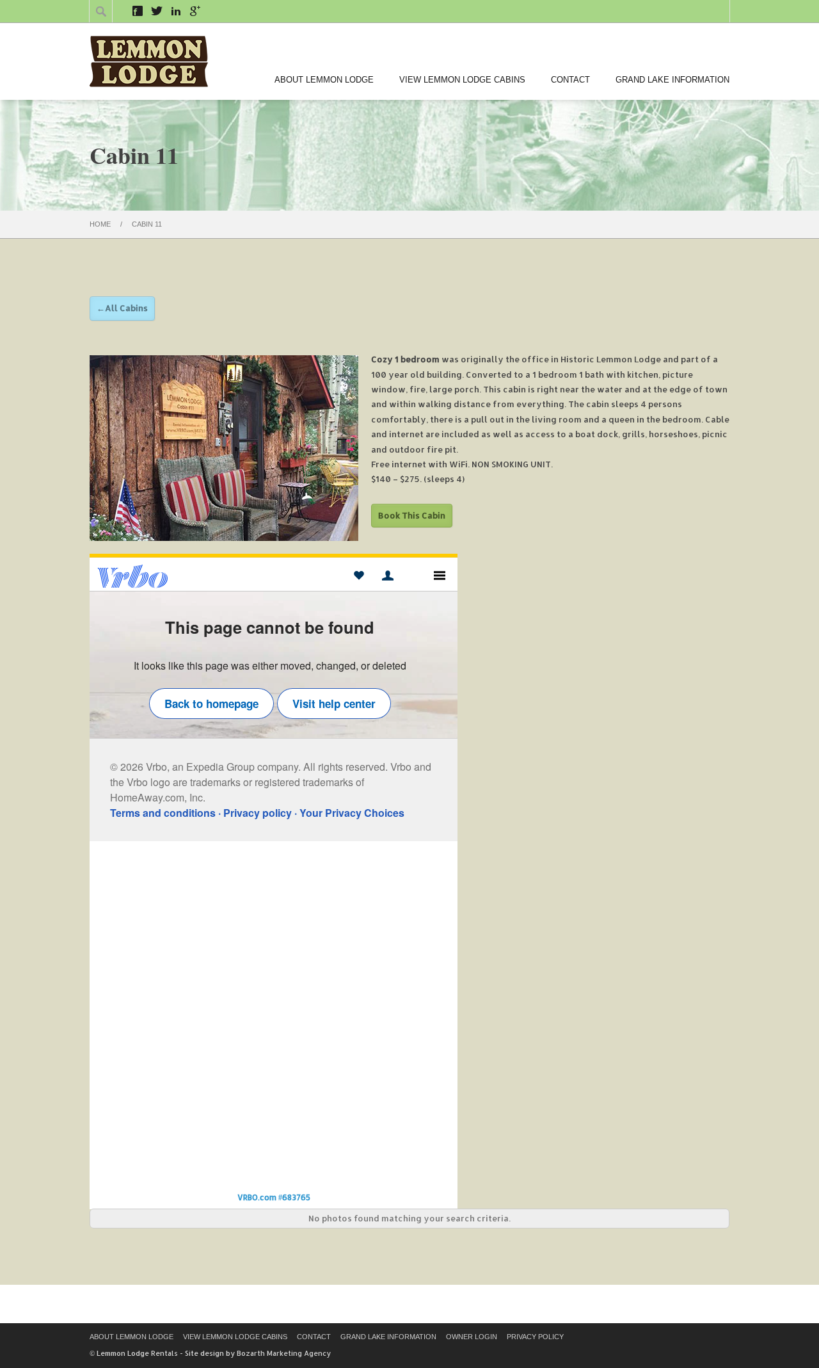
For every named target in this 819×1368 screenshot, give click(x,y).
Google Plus (195, 10)
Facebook (137, 10)
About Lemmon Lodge (324, 79)
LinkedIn (176, 10)
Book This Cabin (411, 515)
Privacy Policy (535, 1336)
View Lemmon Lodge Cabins (462, 79)
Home (100, 224)
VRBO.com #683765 (273, 1197)
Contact (570, 79)
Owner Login (471, 1336)
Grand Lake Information (672, 79)
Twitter (156, 10)
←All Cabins (122, 308)
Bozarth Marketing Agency (284, 1353)
